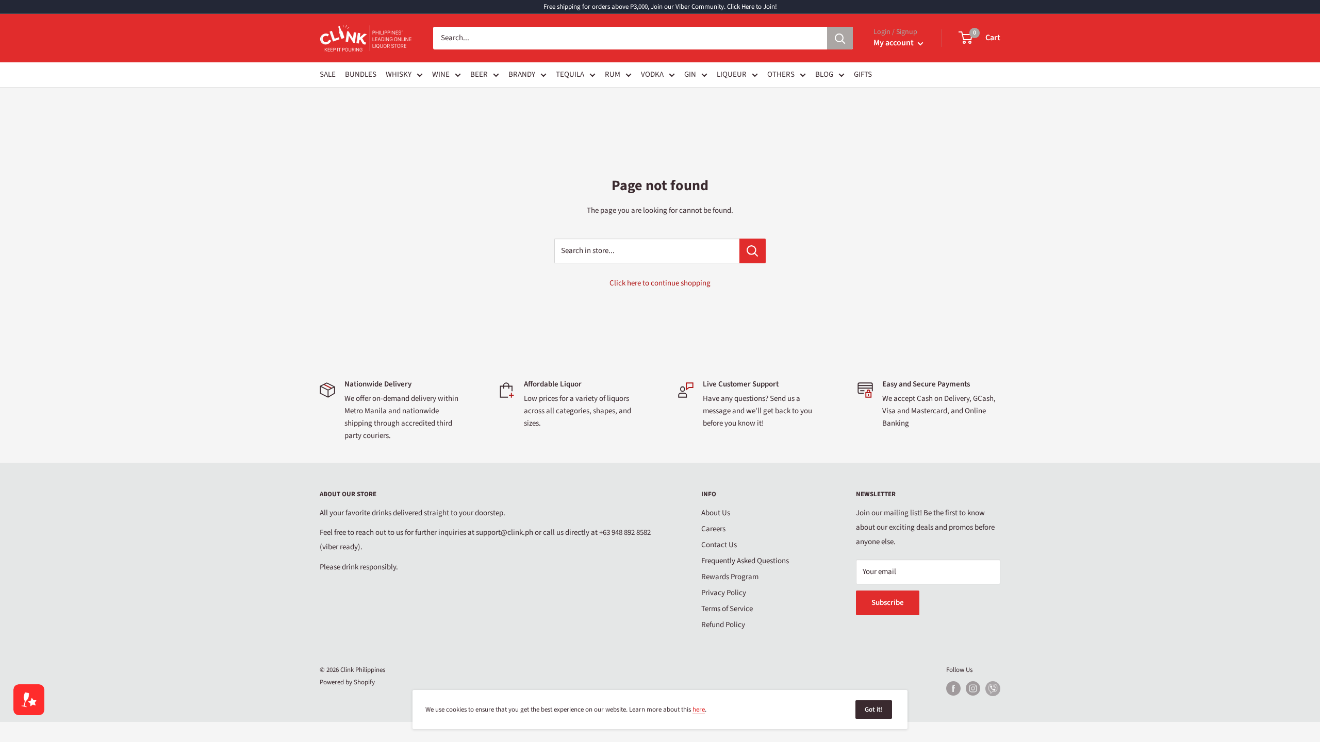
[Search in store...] (752, 251)
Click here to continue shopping (660, 283)
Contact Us (719, 544)
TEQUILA (570, 74)
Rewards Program (729, 576)
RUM (612, 74)
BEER (479, 74)
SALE (328, 74)
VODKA (652, 74)
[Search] (840, 38)
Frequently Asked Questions (745, 560)
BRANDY (521, 74)
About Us (715, 513)
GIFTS (863, 74)
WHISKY (398, 74)
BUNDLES (360, 74)
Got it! (874, 709)
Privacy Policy (723, 592)
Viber (992, 688)
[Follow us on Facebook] (953, 688)
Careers (713, 529)
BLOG (824, 74)
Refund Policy (723, 624)
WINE (441, 74)
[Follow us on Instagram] (973, 688)
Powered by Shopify (347, 682)
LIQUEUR (732, 74)
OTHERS (781, 74)
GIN (690, 74)
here (698, 709)
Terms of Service (727, 608)
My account (894, 42)
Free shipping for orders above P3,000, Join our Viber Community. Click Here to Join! (660, 6)
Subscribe (887, 602)
